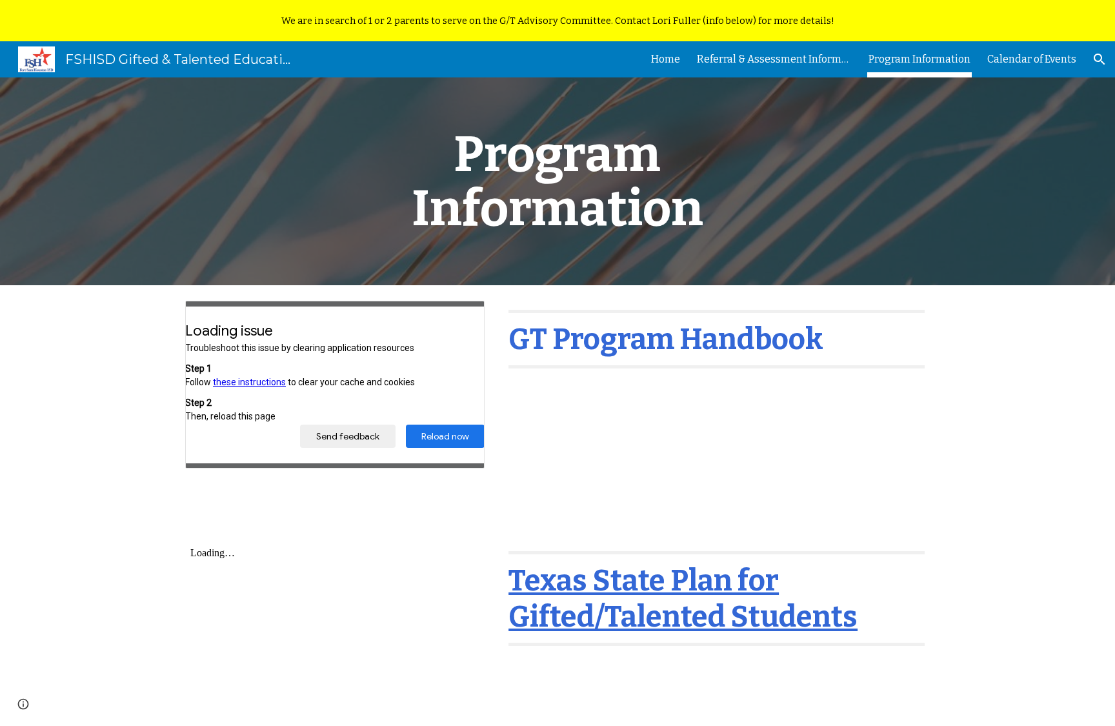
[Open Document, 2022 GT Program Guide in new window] (460, 317)
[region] (557, 20)
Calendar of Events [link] (1031, 59)
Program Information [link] (919, 59)
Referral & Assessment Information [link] (774, 59)
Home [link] (665, 59)
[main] (557, 181)
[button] (1099, 59)
